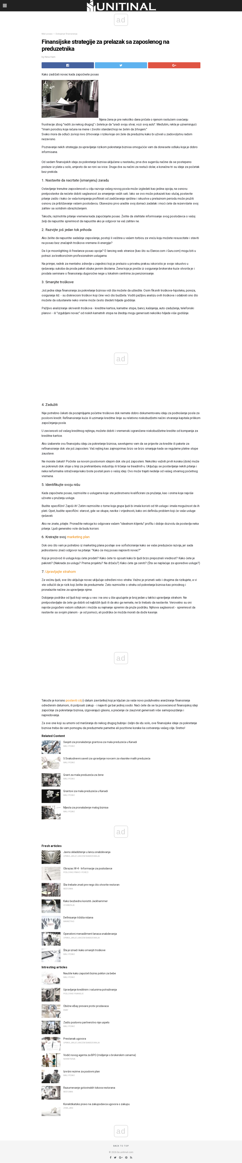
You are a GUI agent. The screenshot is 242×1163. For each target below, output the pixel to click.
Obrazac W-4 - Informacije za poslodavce (87, 868)
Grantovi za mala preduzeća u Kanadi (85, 791)
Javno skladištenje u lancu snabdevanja (86, 852)
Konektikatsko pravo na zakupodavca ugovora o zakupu (96, 1104)
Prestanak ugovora (74, 1038)
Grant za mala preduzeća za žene (83, 774)
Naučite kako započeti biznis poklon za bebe (89, 973)
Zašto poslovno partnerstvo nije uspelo (86, 1022)
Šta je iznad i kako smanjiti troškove (84, 950)
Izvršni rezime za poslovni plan (81, 1071)
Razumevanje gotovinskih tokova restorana (89, 1087)
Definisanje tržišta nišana (78, 917)
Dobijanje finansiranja (66, 34)
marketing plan (78, 537)
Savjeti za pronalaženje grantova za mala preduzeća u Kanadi (100, 742)
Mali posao (47, 34)
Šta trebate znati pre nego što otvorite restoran (91, 884)
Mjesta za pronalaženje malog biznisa (85, 807)
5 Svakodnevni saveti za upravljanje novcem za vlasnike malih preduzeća (106, 758)
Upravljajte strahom (60, 572)
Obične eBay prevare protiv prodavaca (86, 1006)
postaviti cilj (74, 700)
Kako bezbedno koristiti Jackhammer (85, 901)
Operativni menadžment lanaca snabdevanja (90, 933)
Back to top (121, 1146)
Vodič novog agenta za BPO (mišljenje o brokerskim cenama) (99, 1055)
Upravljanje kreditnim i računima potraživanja (90, 989)
